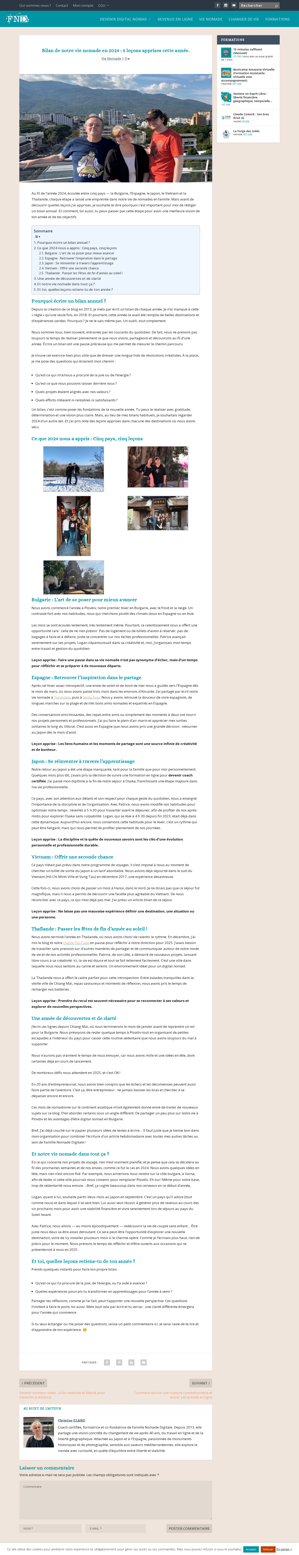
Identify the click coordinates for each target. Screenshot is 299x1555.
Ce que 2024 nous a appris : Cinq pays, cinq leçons (77, 248)
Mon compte (83, 5)
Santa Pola (91, 697)
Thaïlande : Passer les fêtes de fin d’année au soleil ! (83, 273)
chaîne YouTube (76, 942)
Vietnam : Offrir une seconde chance (72, 268)
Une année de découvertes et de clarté (69, 278)
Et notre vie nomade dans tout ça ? (66, 284)
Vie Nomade (111, 58)
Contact (62, 5)
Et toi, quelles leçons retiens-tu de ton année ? (75, 289)
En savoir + (284, 1549)
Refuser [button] (268, 1549)
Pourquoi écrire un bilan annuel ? (63, 242)
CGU (101, 5)
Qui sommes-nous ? (35, 5)
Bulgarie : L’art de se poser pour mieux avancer (79, 253)
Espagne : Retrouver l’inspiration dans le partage (81, 258)
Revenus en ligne (175, 19)
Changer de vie (244, 19)
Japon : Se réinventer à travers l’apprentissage (79, 263)
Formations (277, 19)
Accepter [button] (251, 1549)
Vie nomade (211, 19)
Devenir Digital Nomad (123, 19)
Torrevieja (62, 697)
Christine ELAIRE (71, 1420)
